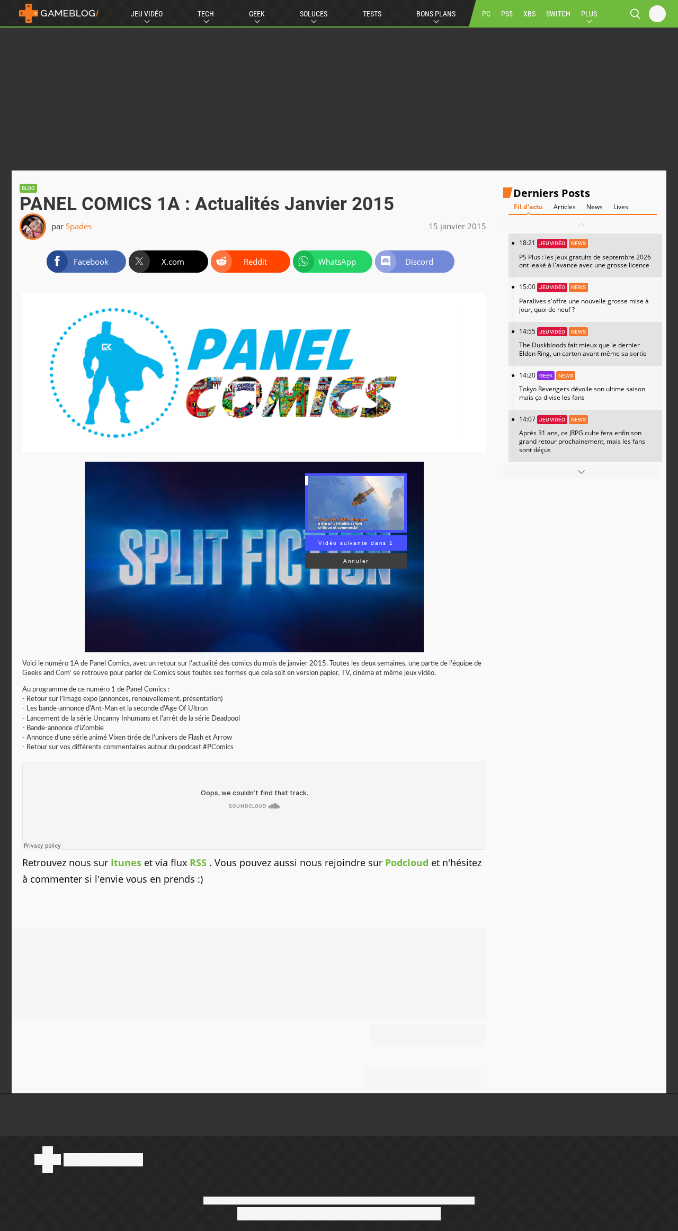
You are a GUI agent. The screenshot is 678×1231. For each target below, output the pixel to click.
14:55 (583, 342)
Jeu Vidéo (147, 14)
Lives (620, 207)
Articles (565, 207)
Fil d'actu (528, 207)
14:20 (582, 386)
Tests (372, 14)
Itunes (126, 862)
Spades (79, 226)
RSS (199, 862)
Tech (206, 14)
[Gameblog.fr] (56, 13)
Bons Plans (436, 14)
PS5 (507, 14)
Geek (257, 14)
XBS (529, 14)
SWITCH (558, 14)
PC (486, 14)
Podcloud (407, 862)
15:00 (584, 298)
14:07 (582, 434)
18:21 (585, 254)
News (594, 207)
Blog (28, 188)
